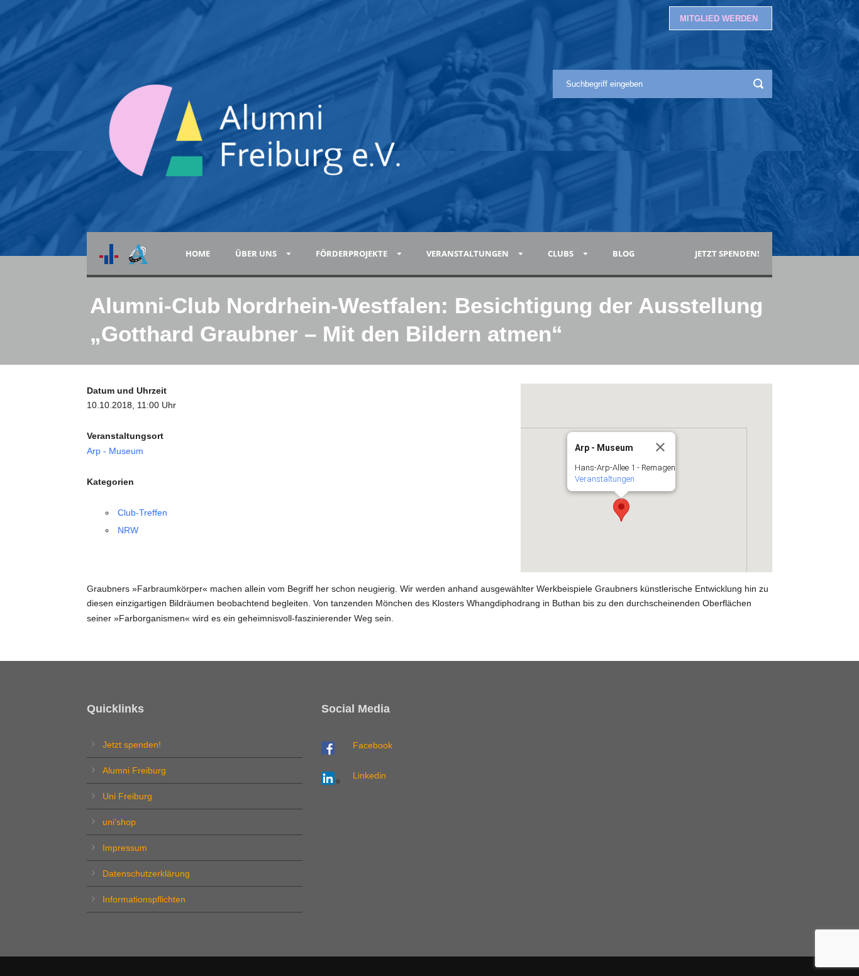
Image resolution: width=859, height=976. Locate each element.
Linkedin (369, 775)
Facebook (372, 745)
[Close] (660, 447)
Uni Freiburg (127, 796)
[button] (621, 510)
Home (198, 253)
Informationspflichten (144, 899)
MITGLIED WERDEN (719, 18)
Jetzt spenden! (727, 253)
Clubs (561, 253)
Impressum (125, 848)
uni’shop (119, 822)
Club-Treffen (142, 512)
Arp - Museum (115, 451)
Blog (625, 253)
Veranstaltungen (605, 479)
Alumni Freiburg (134, 770)
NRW (128, 530)
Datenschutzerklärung (146, 873)
